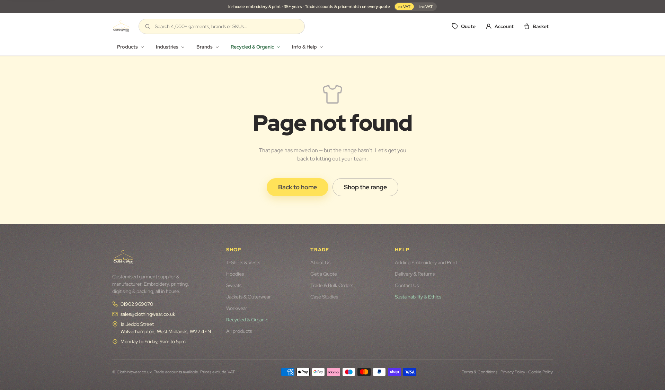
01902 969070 (137, 304)
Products (127, 47)
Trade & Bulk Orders (331, 285)
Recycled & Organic (252, 47)
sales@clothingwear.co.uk (148, 314)
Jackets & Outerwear (248, 297)
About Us (320, 262)
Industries (167, 47)
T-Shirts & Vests (243, 262)
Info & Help (304, 47)
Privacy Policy (512, 372)
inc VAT (426, 6)
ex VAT (404, 6)
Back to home (297, 187)
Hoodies (235, 274)
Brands (204, 47)
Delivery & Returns (415, 274)
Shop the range (365, 187)
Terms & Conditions (479, 372)
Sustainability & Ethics (418, 297)
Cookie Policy (540, 372)
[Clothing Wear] (121, 26)
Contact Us (407, 285)
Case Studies (324, 297)
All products (239, 331)
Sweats (233, 285)
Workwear (236, 308)
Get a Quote (323, 274)
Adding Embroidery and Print (426, 262)
